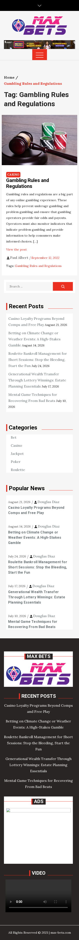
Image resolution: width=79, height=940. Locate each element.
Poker (16, 461)
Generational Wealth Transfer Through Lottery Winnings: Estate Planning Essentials (37, 380)
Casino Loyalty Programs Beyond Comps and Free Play (36, 510)
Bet (13, 437)
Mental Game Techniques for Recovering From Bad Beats (32, 624)
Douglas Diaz (48, 502)
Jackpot (17, 453)
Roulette (18, 469)
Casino (13, 175)
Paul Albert (19, 257)
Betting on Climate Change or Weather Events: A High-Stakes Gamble (34, 339)
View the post (16, 249)
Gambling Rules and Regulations (27, 183)
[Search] (63, 286)
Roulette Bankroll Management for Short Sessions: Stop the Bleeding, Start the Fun (37, 359)
